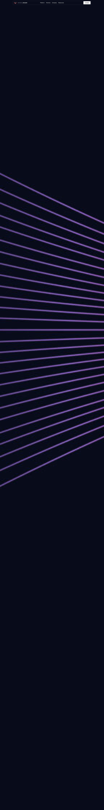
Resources (61, 3)
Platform (42, 3)
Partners (48, 3)
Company (54, 3)
